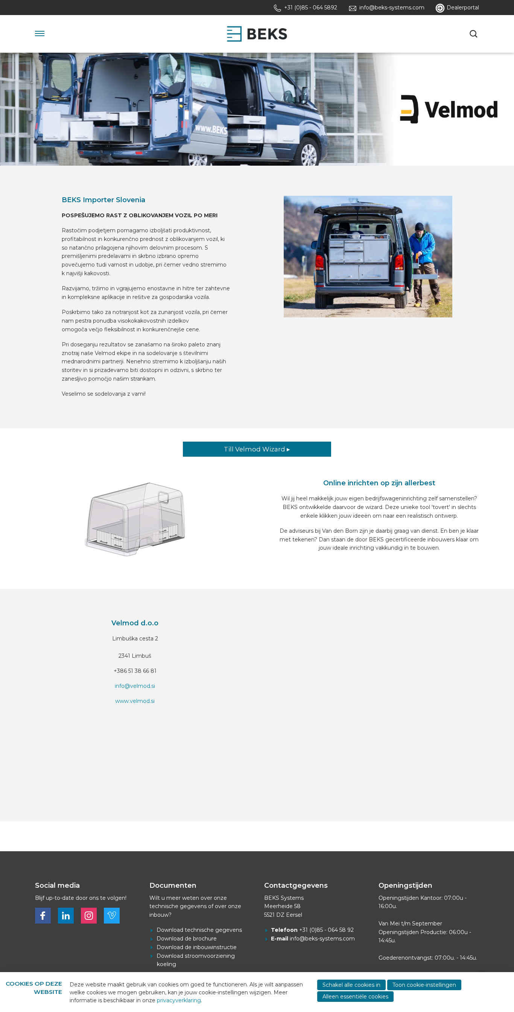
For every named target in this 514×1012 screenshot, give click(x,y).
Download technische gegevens (199, 930)
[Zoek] (474, 34)
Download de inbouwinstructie (197, 947)
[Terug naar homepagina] (257, 34)
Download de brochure (187, 938)
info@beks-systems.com (322, 938)
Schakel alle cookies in (351, 985)
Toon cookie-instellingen (424, 985)
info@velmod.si (135, 686)
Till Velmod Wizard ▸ (257, 449)
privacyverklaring (179, 1000)
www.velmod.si (135, 701)
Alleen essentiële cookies (355, 996)
